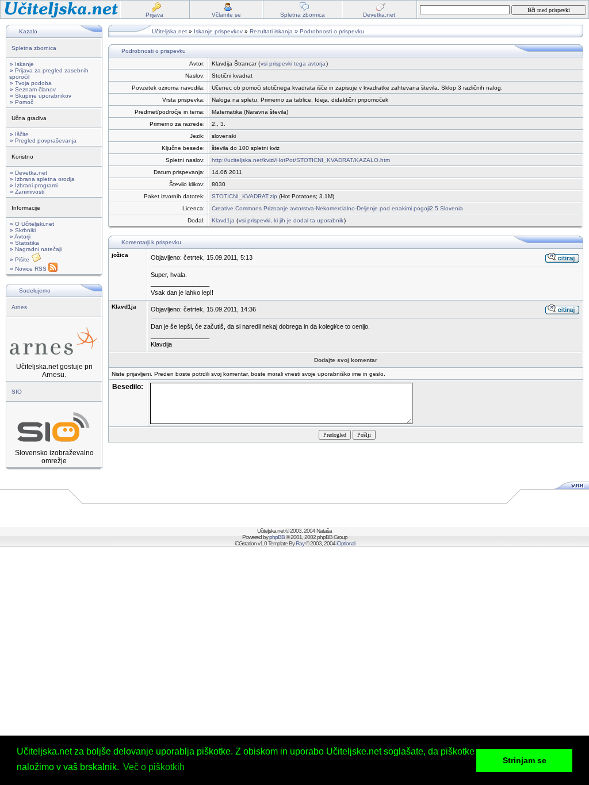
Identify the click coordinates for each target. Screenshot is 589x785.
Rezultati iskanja (271, 31)
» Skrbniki (23, 230)
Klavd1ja (223, 220)
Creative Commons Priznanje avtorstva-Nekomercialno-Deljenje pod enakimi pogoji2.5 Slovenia (337, 208)
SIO (17, 391)
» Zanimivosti (27, 191)
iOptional (345, 543)
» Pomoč (21, 102)
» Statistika (24, 243)
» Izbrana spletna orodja (42, 179)
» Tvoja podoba (31, 83)
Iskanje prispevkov (218, 31)
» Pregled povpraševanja (43, 140)
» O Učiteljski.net (32, 224)
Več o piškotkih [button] (154, 767)
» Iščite (19, 134)
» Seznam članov (33, 89)
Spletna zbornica (34, 48)
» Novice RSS (29, 268)
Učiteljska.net (169, 31)
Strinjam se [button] (524, 760)
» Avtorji (20, 236)
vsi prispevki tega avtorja (293, 63)
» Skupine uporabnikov (40, 96)
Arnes (19, 307)
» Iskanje (22, 64)
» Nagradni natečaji (36, 249)
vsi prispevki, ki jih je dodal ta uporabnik (291, 220)
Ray (300, 543)
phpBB (277, 537)
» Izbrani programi (34, 185)
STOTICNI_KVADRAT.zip (244, 196)
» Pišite (20, 259)
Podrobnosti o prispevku (332, 31)
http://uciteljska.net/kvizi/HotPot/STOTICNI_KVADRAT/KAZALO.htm (301, 160)
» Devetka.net (28, 173)
